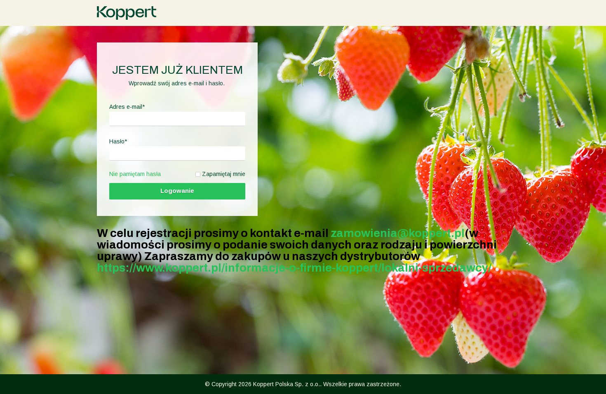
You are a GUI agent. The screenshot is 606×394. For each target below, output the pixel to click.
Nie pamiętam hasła (135, 174)
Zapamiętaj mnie (223, 174)
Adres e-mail (127, 106)
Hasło (118, 141)
